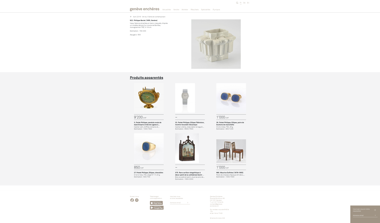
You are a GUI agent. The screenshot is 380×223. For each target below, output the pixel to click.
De (244, 3)
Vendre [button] (176, 9)
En (248, 3)
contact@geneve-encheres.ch (216, 205)
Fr (241, 3)
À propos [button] (216, 9)
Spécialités (205, 9)
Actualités (166, 9)
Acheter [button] (185, 9)
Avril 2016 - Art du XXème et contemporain (149, 17)
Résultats (195, 9)
